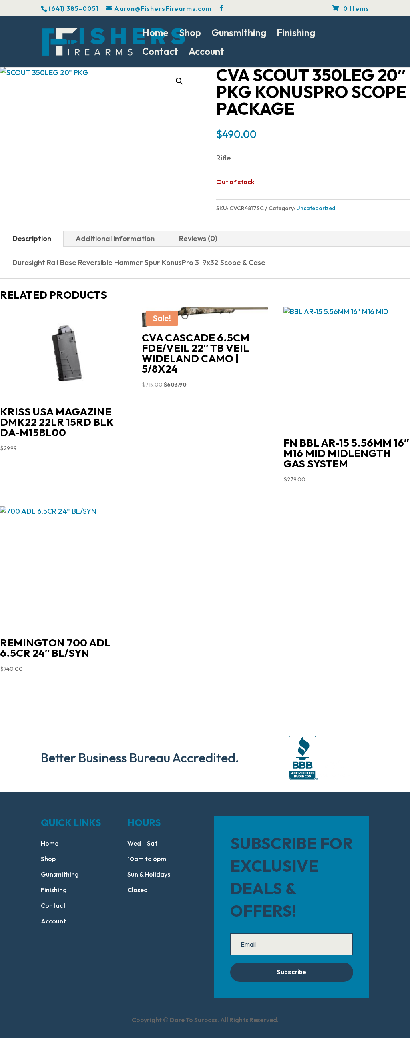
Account (206, 52)
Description (31, 238)
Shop (190, 34)
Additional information (115, 238)
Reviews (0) (198, 238)
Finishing (296, 34)
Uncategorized (316, 208)
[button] (179, 81)
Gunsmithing (238, 34)
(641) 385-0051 (73, 8)
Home (155, 34)
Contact (160, 52)
